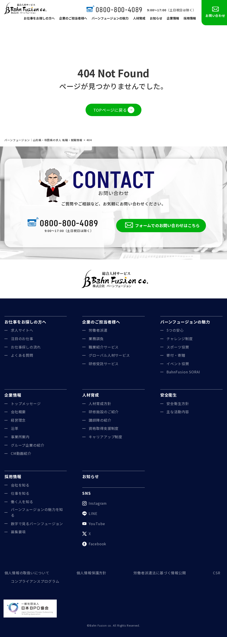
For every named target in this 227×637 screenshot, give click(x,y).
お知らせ (156, 18)
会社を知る (20, 485)
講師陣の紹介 (100, 420)
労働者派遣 (98, 330)
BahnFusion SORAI (183, 371)
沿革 (14, 428)
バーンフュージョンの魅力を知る (37, 512)
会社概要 (18, 411)
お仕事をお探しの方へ (39, 18)
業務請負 (96, 338)
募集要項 (18, 531)
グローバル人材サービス (109, 355)
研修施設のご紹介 (104, 411)
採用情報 (190, 18)
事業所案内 (20, 436)
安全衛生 (168, 395)
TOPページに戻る (110, 110)
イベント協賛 (177, 363)
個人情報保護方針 (91, 572)
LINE (93, 513)
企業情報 (173, 18)
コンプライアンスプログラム (35, 581)
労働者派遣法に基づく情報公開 (159, 572)
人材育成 (139, 18)
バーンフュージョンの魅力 (110, 18)
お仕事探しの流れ (26, 347)
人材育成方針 (100, 403)
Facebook (97, 543)
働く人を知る (22, 501)
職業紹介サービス (104, 347)
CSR (216, 572)
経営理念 (18, 420)
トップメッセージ (26, 403)
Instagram (98, 503)
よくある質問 (22, 355)
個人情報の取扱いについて (26, 572)
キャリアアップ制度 (105, 436)
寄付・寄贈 (175, 355)
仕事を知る (20, 493)
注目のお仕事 (22, 338)
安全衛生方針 (177, 403)
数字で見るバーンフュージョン (37, 523)
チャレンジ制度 (179, 338)
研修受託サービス (104, 363)
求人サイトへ (22, 330)
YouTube (97, 523)
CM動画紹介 (21, 453)
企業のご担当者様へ (73, 18)
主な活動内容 (177, 411)
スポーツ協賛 (177, 347)
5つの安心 (175, 330)
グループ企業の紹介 (27, 445)
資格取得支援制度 (104, 428)
